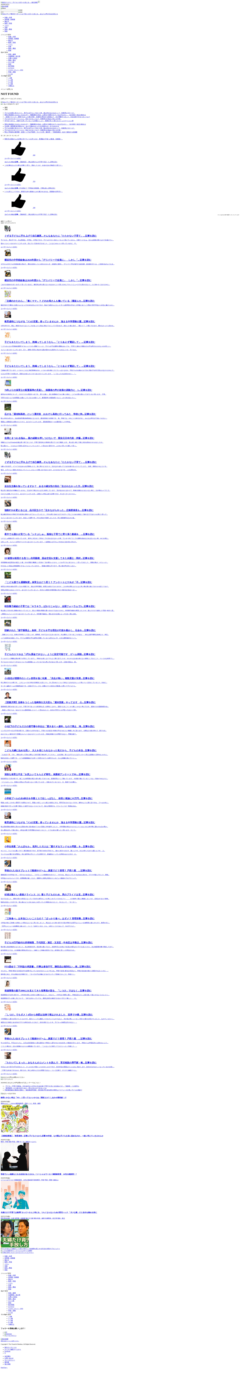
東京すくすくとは (10, 1347)
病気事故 (8, 29)
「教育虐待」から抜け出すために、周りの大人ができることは (25, 1088)
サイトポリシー (9, 1360)
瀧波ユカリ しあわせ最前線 (10, 1103)
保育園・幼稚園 (13, 38)
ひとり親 (11, 62)
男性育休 (4, 1218)
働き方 (6, 21)
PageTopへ (4, 1367)
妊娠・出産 (12, 36)
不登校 (34, 1180)
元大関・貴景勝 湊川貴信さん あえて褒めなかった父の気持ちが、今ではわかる (31, 126)
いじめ (10, 74)
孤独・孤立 (12, 60)
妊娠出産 (8, 17)
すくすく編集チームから (28, 1141)
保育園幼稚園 (9, 19)
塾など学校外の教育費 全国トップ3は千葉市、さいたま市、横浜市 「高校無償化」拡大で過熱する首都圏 (40, 132)
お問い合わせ (9, 1358)
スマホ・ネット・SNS (15, 70)
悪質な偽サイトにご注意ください (10, 1341)
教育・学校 (12, 42)
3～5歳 (10, 82)
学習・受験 (12, 72)
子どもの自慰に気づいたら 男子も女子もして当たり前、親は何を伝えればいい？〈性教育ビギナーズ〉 (39, 113)
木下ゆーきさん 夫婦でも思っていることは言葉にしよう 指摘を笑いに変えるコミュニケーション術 (39, 121)
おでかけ (11, 68)
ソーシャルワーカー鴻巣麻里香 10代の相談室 (16, 1180)
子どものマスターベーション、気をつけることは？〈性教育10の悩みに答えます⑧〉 (33, 119)
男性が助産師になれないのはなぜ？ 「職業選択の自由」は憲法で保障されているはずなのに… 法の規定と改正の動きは (45, 115)
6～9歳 (10, 84)
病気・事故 (12, 48)
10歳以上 (11, 86)
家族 (6, 31)
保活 (9, 64)
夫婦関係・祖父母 (14, 56)
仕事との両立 (12, 58)
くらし (6, 25)
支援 (6, 27)
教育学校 (8, 23)
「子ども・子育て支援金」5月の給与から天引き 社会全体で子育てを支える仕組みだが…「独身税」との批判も (41, 1086)
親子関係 (11, 66)
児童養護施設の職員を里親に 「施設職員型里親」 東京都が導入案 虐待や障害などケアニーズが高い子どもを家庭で (43, 1090)
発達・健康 (12, 54)
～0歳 (10, 78)
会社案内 (7, 1356)
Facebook (7, 1351)
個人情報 (7, 1364)
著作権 (6, 1362)
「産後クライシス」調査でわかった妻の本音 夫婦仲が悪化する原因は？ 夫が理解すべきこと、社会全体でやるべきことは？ (47, 117)
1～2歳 (10, 80)
